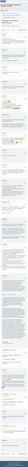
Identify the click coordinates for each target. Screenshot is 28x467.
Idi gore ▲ (19, 462)
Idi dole (3, 30)
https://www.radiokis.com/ (19, 431)
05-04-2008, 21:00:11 (6, 52)
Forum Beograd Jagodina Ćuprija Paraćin (10, 5)
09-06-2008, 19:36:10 (6, 152)
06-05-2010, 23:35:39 (6, 442)
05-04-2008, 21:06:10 (6, 69)
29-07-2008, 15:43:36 (6, 246)
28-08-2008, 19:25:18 (6, 372)
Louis (5, 34)
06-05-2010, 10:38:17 (6, 428)
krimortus (7, 202)
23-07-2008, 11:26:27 (6, 204)
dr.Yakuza (6, 114)
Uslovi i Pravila (13, 462)
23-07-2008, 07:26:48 (6, 182)
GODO (5, 180)
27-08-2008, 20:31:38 (6, 352)
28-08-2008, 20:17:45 (6, 413)
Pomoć (8, 462)
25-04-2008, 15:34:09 (6, 83)
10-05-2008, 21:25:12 (6, 135)
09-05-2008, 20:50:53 (6, 116)
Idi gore (3, 453)
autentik (6, 350)
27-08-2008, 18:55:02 (6, 278)
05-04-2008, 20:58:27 (6, 36)
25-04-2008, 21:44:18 (6, 98)
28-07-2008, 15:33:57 (6, 221)
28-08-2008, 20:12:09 (6, 396)
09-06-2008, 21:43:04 (6, 167)
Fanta (5, 50)
